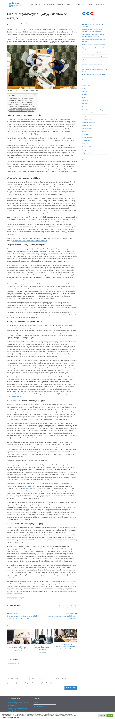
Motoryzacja (85, 107)
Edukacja (84, 94)
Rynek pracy (85, 143)
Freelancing (85, 100)
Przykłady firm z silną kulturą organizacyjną (21, 111)
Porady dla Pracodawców (88, 119)
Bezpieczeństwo (86, 85)
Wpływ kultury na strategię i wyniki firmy (20, 100)
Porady (84, 116)
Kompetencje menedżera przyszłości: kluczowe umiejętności (42, 648)
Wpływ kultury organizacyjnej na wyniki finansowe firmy (29, 241)
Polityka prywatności (40, 706)
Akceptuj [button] (110, 715)
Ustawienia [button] (102, 715)
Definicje (84, 91)
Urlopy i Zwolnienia (87, 153)
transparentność (31, 488)
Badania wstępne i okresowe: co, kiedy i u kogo (94, 74)
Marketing (84, 103)
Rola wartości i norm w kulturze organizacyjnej (22, 106)
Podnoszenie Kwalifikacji (88, 113)
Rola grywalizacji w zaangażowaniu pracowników (65, 645)
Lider (39, 491)
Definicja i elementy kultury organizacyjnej (21, 98)
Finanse (84, 97)
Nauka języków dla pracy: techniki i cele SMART (94, 44)
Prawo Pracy (85, 134)
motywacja (24, 467)
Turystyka (84, 150)
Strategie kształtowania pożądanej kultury (21, 104)
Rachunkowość (86, 140)
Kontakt (36, 703)
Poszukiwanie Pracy (87, 128)
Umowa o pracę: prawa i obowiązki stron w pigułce (94, 53)
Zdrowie (84, 159)
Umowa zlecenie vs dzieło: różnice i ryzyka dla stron (95, 56)
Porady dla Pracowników (88, 122)
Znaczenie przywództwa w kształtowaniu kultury (22, 108)
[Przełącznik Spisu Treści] (34, 95)
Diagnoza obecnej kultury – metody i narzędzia (22, 102)
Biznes (83, 88)
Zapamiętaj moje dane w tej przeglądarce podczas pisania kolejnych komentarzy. (35, 683)
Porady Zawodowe (87, 125)
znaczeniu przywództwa (53, 517)
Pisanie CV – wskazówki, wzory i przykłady (92, 110)
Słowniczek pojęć (86, 147)
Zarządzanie (26, 24)
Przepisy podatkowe (87, 137)
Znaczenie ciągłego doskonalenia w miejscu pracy (18, 647)
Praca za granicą (86, 131)
